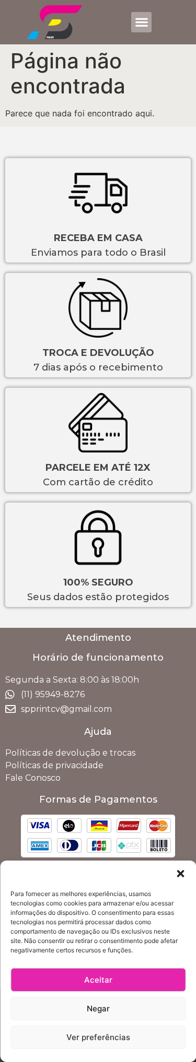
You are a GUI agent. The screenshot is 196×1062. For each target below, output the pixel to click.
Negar (98, 1008)
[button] (180, 873)
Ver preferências (98, 1037)
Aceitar (98, 980)
